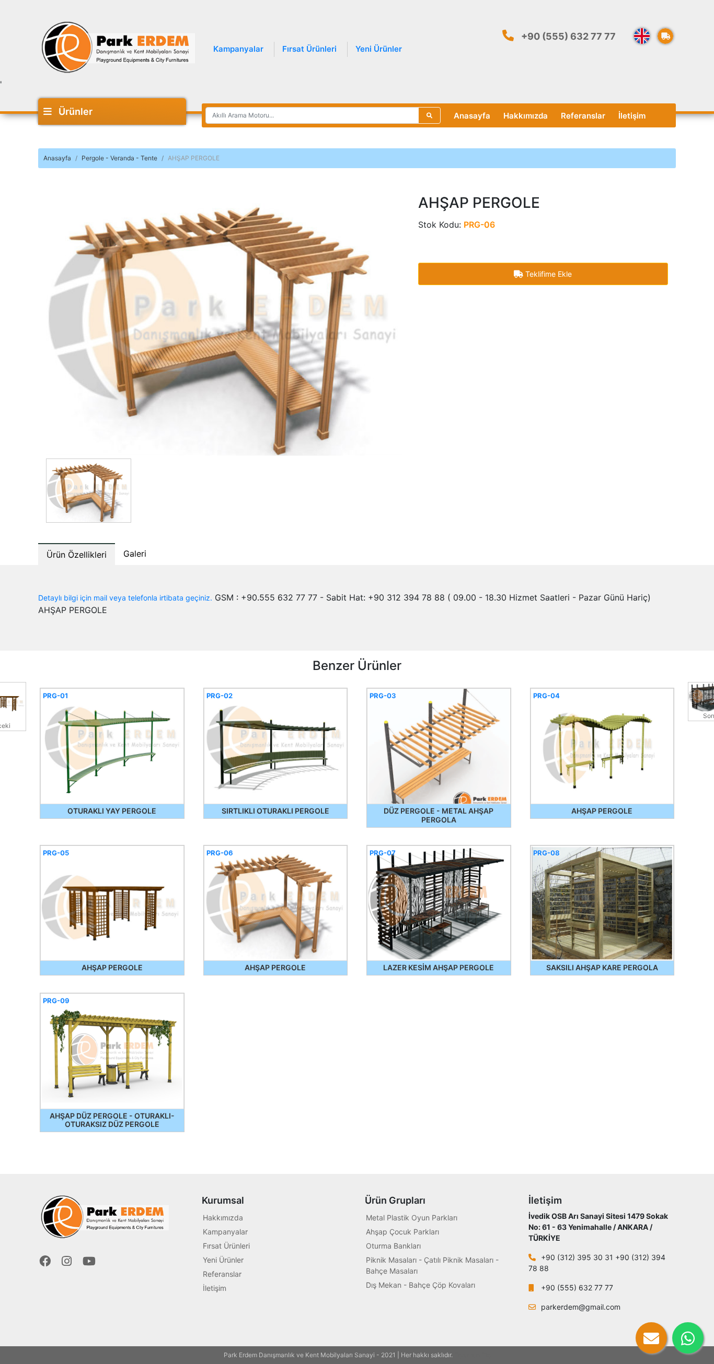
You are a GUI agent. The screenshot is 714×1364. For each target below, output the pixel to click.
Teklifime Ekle (547, 273)
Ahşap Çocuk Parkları (402, 1231)
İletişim (632, 116)
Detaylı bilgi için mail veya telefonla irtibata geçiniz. (125, 597)
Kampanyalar (238, 49)
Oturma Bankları (393, 1245)
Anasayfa (472, 116)
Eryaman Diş (472, 1355)
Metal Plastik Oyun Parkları (411, 1217)
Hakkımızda (525, 116)
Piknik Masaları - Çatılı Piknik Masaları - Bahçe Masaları (432, 1265)
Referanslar (583, 116)
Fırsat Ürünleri (309, 49)
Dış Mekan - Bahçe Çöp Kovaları (420, 1284)
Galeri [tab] (134, 553)
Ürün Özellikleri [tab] (77, 554)
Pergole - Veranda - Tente (119, 158)
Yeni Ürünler (378, 49)
